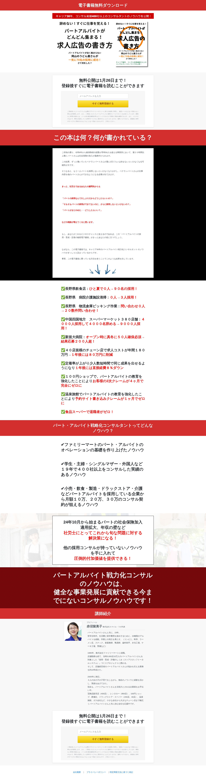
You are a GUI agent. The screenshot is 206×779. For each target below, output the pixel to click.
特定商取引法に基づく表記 (121, 772)
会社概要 (77, 772)
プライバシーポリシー (96, 772)
